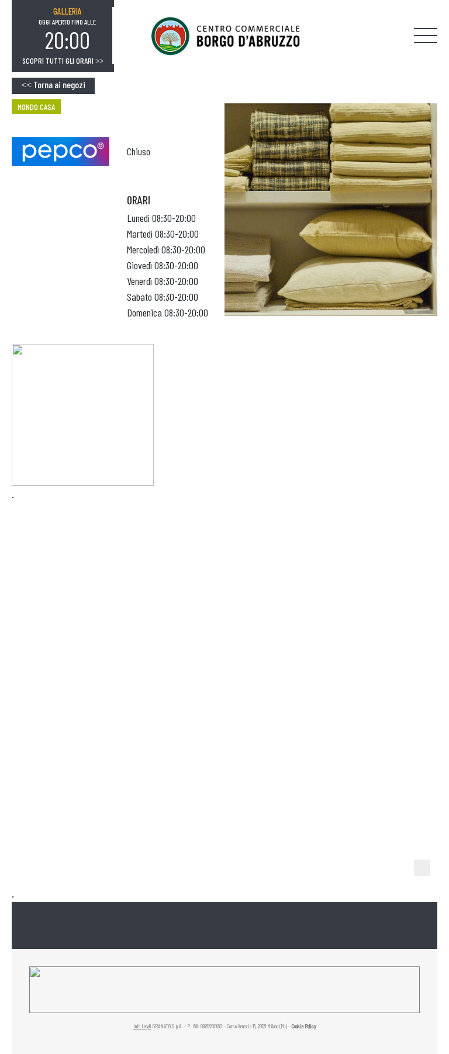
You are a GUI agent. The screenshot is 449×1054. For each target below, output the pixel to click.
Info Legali (142, 1025)
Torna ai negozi (53, 84)
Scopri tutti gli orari (62, 60)
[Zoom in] (422, 849)
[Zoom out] (422, 868)
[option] (67, 30)
